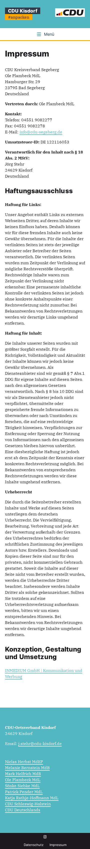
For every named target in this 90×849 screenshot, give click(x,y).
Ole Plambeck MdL (22, 779)
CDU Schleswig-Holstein (28, 803)
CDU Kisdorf (22, 11)
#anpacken (18, 17)
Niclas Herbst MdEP (24, 761)
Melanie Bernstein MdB (27, 767)
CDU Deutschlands (22, 809)
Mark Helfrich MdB (23, 773)
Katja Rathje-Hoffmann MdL (31, 797)
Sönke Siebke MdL (22, 785)
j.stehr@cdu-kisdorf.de (40, 743)
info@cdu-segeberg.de (41, 131)
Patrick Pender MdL (24, 791)
